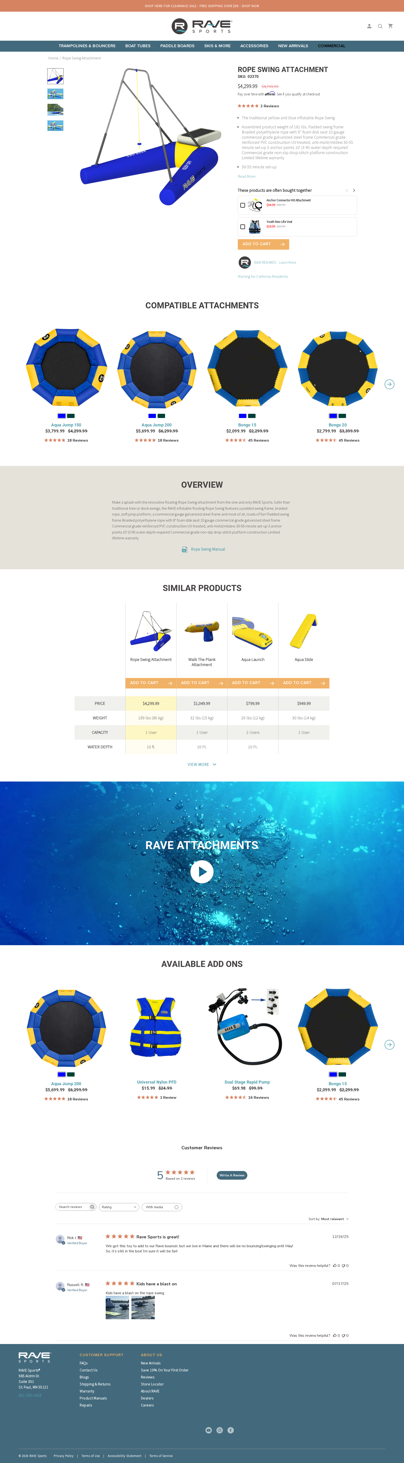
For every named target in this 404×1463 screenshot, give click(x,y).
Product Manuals (93, 1398)
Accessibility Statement (124, 1456)
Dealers (147, 1398)
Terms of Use (91, 1456)
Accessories (254, 46)
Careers (147, 1405)
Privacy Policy (64, 1456)
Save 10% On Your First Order (165, 1370)
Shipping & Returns (95, 1384)
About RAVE (150, 1391)
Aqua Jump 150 (66, 424)
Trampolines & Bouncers (87, 46)
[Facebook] (229, 1430)
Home (53, 58)
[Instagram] (218, 1430)
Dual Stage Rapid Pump (247, 1082)
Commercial (331, 46)
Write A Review (232, 1175)
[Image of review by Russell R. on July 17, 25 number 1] (117, 1307)
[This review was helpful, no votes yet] (334, 1265)
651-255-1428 (30, 1395)
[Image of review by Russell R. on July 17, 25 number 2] (143, 1307)
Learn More (287, 262)
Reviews (148, 1377)
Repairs (86, 1405)
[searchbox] (72, 1207)
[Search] (379, 26)
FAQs (83, 1363)
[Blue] (61, 416)
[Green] (71, 416)
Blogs (84, 1377)
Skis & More (217, 46)
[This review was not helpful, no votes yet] (343, 1265)
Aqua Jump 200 (157, 424)
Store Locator (152, 1384)
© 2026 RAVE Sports (33, 1456)
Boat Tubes (138, 46)
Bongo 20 (337, 424)
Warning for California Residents (263, 276)
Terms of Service (161, 1456)
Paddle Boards (177, 46)
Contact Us (88, 1370)
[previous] (14, 384)
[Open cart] (389, 26)
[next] (389, 384)
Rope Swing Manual (207, 549)
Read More (247, 176)
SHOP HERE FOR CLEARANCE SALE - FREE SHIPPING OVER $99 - (202, 6)
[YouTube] (207, 1430)
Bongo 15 (247, 424)
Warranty (87, 1391)
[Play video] (202, 871)
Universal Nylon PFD (157, 1082)
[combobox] (119, 1207)
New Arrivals (293, 46)
